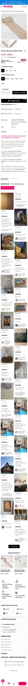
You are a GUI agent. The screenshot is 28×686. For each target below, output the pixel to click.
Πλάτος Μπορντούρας (8, 75)
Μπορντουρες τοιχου (7, 11)
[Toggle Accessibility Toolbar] (3, 681)
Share (18, 109)
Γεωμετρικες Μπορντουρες (17, 120)
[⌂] (3, 684)
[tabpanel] (14, 365)
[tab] (4, 178)
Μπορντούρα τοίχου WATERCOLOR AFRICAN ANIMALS (20, 571)
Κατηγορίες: (4, 120)
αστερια (14, 127)
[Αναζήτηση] (22, 6)
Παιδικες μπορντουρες (19, 11)
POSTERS (23, 3)
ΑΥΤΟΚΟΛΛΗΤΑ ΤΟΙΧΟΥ (13, 3)
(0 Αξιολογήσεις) (11, 57)
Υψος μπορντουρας (7, 66)
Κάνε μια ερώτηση (8, 109)
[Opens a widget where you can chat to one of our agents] (22, 683)
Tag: (2, 127)
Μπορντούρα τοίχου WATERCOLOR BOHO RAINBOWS (5, 571)
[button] (25, 51)
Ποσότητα (5, 89)
